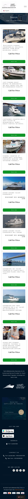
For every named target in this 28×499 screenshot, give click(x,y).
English (7, 10)
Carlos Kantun (19, 489)
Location (13, 20)
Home (7, 20)
